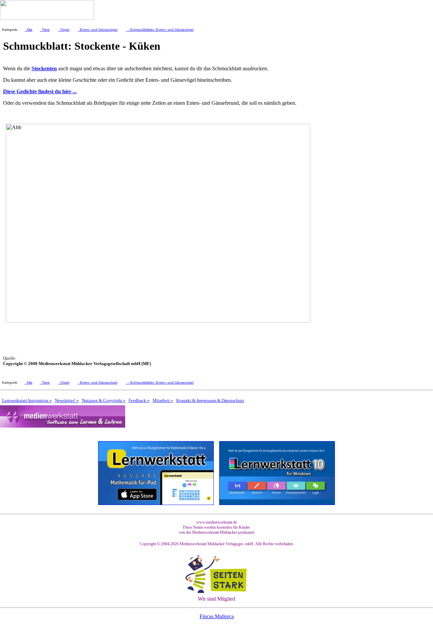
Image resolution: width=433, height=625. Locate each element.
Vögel (63, 29)
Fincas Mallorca (217, 616)
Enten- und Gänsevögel (97, 29)
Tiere (45, 29)
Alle (28, 29)
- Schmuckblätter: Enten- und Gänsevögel (159, 29)
